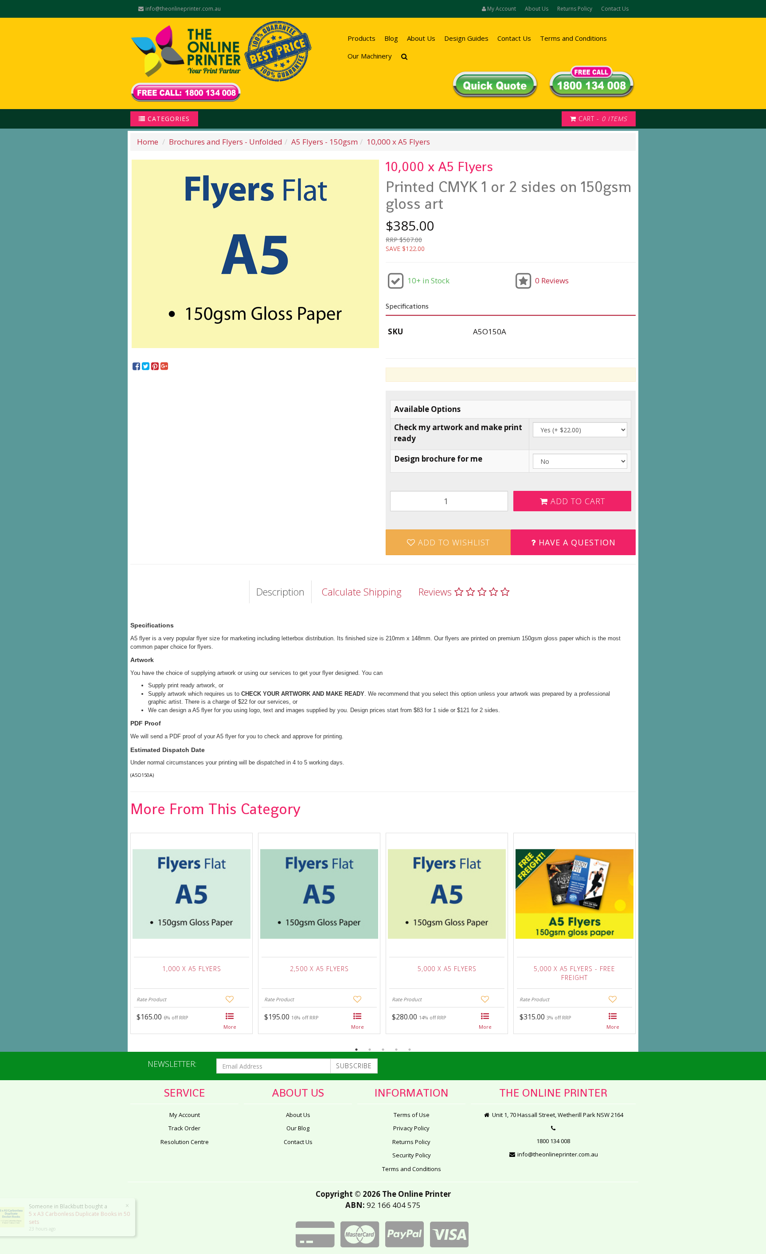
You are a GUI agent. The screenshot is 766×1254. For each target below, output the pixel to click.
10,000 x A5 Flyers (398, 142)
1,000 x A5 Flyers (191, 968)
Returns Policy (574, 8)
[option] (255, 254)
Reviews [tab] (436, 591)
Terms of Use (412, 1115)
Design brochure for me (438, 459)
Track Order (184, 1128)
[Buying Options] (229, 1022)
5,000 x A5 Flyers (447, 968)
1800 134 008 (553, 1141)
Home (147, 142)
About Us (536, 8)
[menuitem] (137, 366)
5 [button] (409, 1049)
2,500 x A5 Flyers (319, 968)
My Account (184, 1115)
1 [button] (356, 1049)
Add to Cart (576, 501)
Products (361, 38)
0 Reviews (552, 280)
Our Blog (297, 1128)
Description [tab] (280, 591)
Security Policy (411, 1155)
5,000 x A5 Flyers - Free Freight (574, 973)
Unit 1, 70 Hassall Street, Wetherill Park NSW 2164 (557, 1115)
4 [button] (396, 1049)
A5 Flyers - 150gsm (324, 142)
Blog (391, 38)
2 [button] (369, 1049)
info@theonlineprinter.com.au (182, 8)
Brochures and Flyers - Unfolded (225, 142)
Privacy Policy (411, 1128)
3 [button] (383, 1049)
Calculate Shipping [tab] (361, 591)
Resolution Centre (184, 1142)
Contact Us (615, 8)
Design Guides (466, 38)
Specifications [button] (407, 306)
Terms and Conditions (573, 38)
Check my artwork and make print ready (458, 432)
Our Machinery (370, 55)
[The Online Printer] (186, 63)
